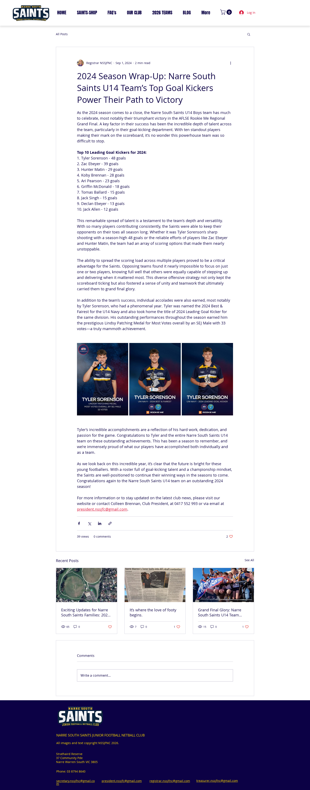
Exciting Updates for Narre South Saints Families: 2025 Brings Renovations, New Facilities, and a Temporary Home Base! (85, 612)
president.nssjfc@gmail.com (122, 781)
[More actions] (230, 63)
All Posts (62, 34)
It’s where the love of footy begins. (153, 612)
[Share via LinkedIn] (100, 523)
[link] (226, 12)
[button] (249, 34)
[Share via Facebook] (79, 523)
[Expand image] (102, 379)
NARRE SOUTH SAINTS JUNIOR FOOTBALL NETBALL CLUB (100, 735)
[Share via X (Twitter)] (89, 523)
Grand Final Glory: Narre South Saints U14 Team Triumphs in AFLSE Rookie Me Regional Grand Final (221, 612)
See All (249, 560)
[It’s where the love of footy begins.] (155, 585)
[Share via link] (110, 523)
